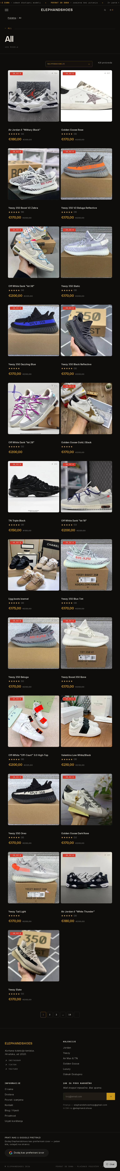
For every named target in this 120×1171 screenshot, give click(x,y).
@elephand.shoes (82, 1108)
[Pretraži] (105, 10)
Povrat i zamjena (14, 1099)
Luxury (67, 1069)
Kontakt (9, 1105)
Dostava (9, 1094)
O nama (9, 1089)
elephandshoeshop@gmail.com (90, 1105)
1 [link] (43, 1014)
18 (69, 1014)
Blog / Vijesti (12, 1110)
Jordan (67, 1047)
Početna (12, 18)
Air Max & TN (70, 1058)
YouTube (13, 1069)
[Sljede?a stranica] (77, 1015)
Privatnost (10, 1115)
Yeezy (66, 1053)
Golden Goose (71, 1063)
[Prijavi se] (111, 1096)
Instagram (15, 1060)
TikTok (13, 1065)
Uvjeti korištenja (14, 1121)
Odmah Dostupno (72, 1074)
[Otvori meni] (7, 10)
